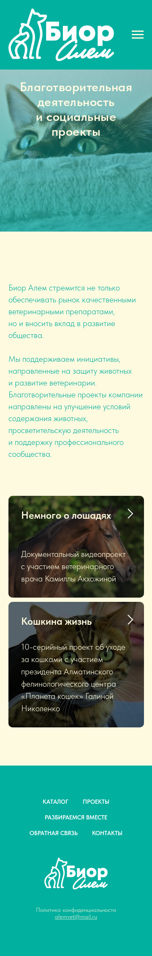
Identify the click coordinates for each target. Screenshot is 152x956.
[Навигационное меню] (138, 35)
